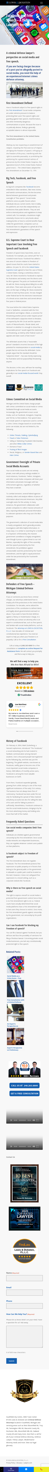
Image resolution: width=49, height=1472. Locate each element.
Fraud (12, 438)
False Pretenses (22, 438)
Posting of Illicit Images (18, 449)
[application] (24, 1114)
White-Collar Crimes (24, 444)
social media (35, 347)
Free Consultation (29, 639)
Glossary (19, 1463)
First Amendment (15, 110)
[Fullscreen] (37, 1120)
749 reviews (28, 691)
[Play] (11, 1120)
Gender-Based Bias (31, 452)
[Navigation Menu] (41, 3)
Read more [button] (11, 724)
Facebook (30, 187)
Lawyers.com (28, 1463)
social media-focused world (28, 373)
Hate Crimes (14, 455)
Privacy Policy (10, 1463)
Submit (11, 1361)
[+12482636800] (41, 1469)
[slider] (22, 1120)
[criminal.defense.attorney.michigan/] (26, 1469)
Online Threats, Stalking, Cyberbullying (24, 435)
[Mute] (34, 1120)
